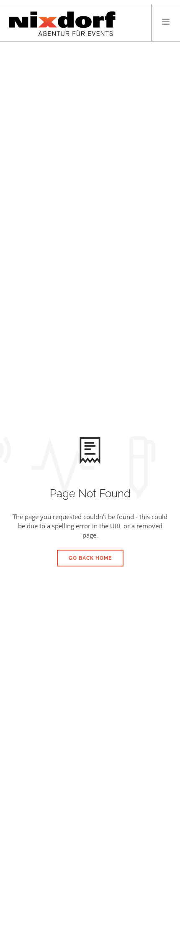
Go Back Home (90, 558)
